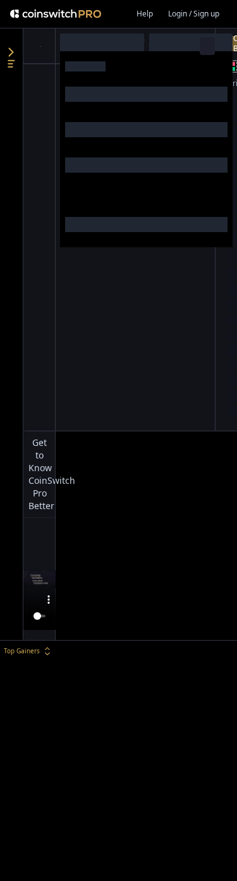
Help (145, 13)
